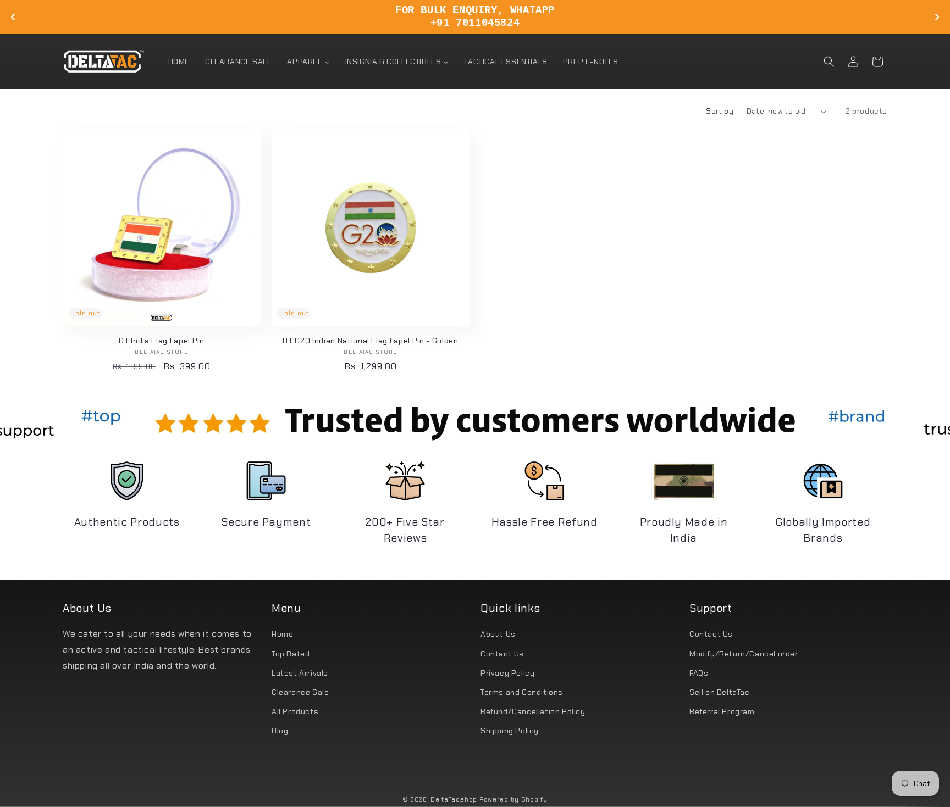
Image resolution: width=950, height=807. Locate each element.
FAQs (698, 673)
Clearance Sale (300, 692)
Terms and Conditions (521, 692)
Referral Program (722, 711)
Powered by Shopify (513, 799)
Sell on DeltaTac (719, 692)
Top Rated (291, 654)
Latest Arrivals (300, 673)
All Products (295, 711)
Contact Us (502, 654)
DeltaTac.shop (453, 799)
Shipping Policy (509, 731)
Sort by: (720, 111)
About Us (498, 634)
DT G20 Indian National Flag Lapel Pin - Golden (370, 341)
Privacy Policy (507, 673)
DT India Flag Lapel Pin (161, 341)
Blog (280, 731)
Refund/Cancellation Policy (533, 711)
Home (282, 634)
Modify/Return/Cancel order (743, 654)
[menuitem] (179, 61)
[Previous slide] (13, 17)
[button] (829, 61)
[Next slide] (937, 17)
